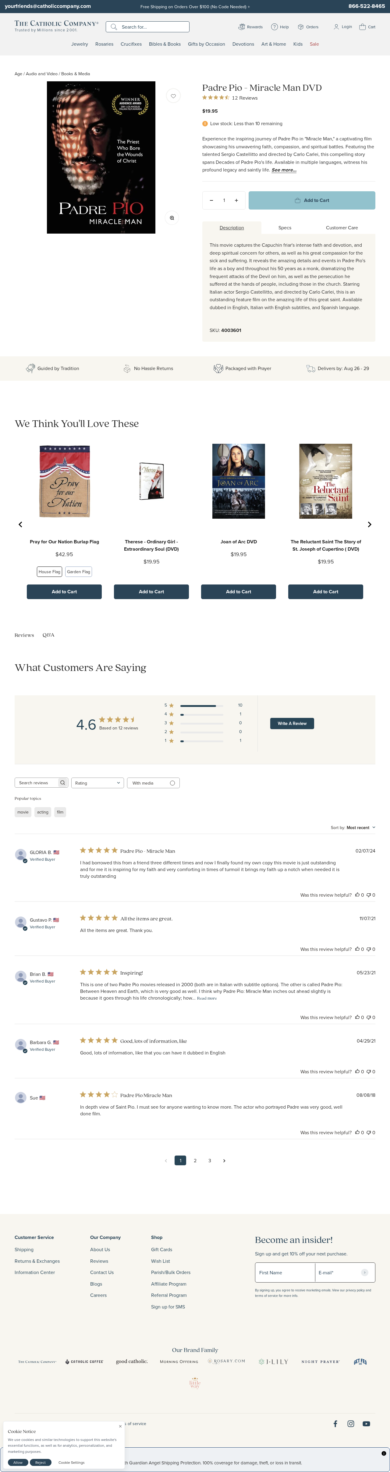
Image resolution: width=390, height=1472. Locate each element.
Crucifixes (131, 44)
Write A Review (292, 723)
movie (23, 812)
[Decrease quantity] (211, 200)
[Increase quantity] (236, 200)
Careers (98, 1295)
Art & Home (273, 44)
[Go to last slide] (21, 524)
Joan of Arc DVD (239, 541)
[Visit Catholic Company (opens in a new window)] (37, 1362)
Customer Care (342, 227)
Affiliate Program (168, 1283)
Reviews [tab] (24, 634)
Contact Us (102, 1272)
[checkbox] (173, 96)
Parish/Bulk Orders (170, 1272)
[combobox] (97, 783)
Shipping (24, 1249)
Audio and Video (42, 73)
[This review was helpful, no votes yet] (357, 894)
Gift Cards (161, 1249)
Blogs (96, 1283)
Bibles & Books (165, 44)
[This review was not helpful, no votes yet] (369, 894)
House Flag (49, 572)
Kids (298, 44)
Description (232, 227)
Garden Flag (78, 572)
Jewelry (79, 44)
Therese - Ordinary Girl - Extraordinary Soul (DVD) (151, 545)
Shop (156, 1237)
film (60, 812)
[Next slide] (369, 524)
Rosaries (104, 44)
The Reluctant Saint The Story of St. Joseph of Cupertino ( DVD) (326, 545)
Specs (284, 227)
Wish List (160, 1261)
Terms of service (130, 1424)
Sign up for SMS (168, 1306)
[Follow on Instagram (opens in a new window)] (351, 1424)
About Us (100, 1249)
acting (42, 812)
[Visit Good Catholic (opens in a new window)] (132, 1362)
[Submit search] (114, 26)
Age (18, 73)
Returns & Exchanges (37, 1261)
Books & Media (75, 73)
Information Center (35, 1272)
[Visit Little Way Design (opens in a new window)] (195, 1383)
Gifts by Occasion (206, 44)
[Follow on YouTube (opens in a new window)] (366, 1424)
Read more (207, 998)
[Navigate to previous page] (166, 1160)
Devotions (243, 44)
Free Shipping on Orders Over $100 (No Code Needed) (195, 6)
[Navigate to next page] (224, 1160)
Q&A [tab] (49, 634)
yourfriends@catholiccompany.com (48, 6)
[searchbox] (36, 782)
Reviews (99, 1261)
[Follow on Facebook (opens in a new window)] (335, 1424)
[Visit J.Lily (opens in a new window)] (273, 1362)
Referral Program (169, 1295)
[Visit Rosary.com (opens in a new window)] (226, 1362)
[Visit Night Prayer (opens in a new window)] (321, 1362)
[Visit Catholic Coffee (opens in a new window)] (84, 1362)
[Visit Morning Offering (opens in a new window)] (179, 1362)
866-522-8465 (367, 6)
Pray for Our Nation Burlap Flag (64, 541)
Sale (314, 44)
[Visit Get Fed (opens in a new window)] (360, 1362)
